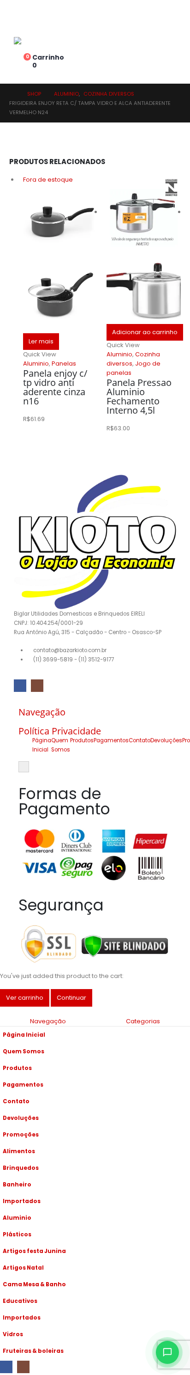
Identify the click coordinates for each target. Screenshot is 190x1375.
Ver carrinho (24, 997)
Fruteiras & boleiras (33, 1351)
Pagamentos (111, 740)
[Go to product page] (144, 249)
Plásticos (17, 1234)
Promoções (21, 1134)
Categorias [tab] (143, 1021)
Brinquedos (21, 1168)
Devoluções (166, 740)
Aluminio (36, 363)
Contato (139, 740)
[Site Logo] (39, 40)
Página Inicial (24, 1035)
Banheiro (17, 1184)
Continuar (71, 997)
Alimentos (19, 1151)
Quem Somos (23, 1051)
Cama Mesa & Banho (34, 1284)
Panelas (64, 363)
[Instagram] (37, 685)
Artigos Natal (23, 1267)
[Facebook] (20, 685)
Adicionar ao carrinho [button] (145, 332)
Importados (22, 1201)
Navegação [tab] (48, 1021)
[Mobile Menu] (19, 16)
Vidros (13, 1334)
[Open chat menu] (167, 1352)
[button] (5, 1011)
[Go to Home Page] (11, 93)
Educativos (20, 1301)
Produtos (82, 740)
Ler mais (41, 341)
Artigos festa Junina (34, 1251)
